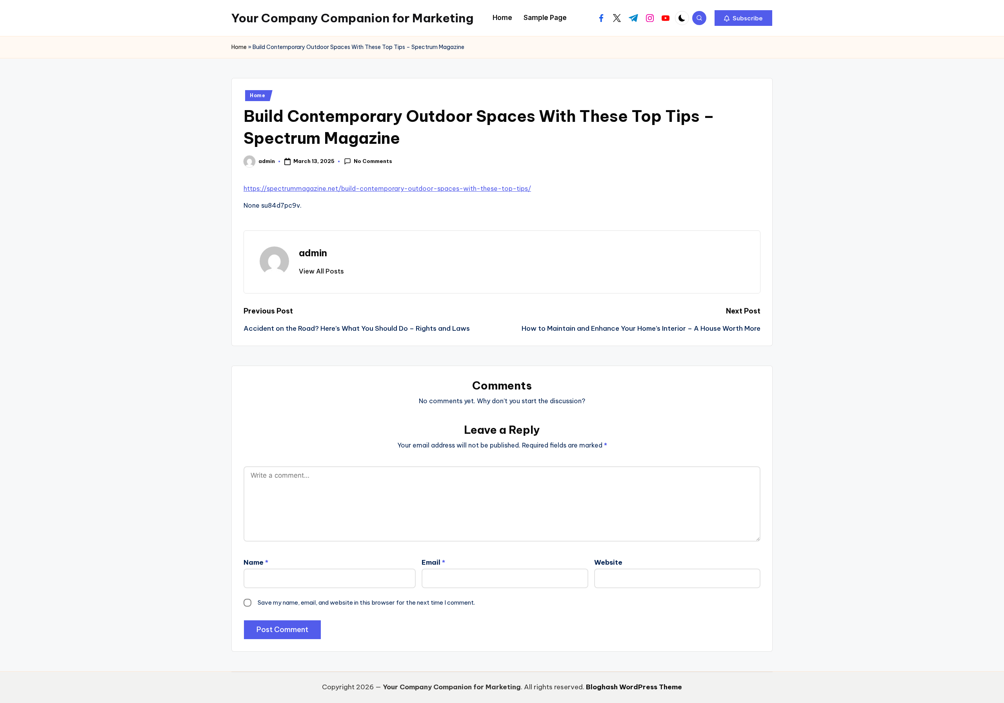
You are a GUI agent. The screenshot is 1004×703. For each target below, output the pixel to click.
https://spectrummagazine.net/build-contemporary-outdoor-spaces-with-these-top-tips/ (387, 188)
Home (239, 47)
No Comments (373, 161)
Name (256, 562)
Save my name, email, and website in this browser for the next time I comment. (366, 602)
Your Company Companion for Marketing (352, 18)
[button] (743, 18)
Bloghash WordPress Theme (634, 687)
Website (608, 562)
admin (313, 253)
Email (433, 562)
